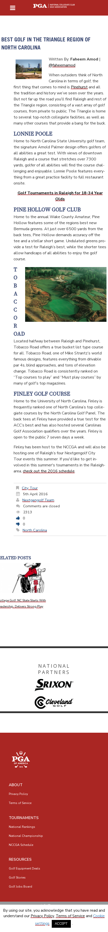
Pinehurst (79, 87)
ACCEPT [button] (61, 923)
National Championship (26, 836)
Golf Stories (17, 878)
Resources (20, 859)
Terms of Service (20, 803)
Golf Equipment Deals (24, 868)
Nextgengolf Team (38, 500)
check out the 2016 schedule (49, 471)
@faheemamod (62, 65)
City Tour (30, 487)
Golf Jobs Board (20, 887)
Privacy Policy (18, 794)
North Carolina (35, 530)
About (16, 784)
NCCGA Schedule (21, 845)
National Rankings (22, 827)
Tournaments (24, 817)
